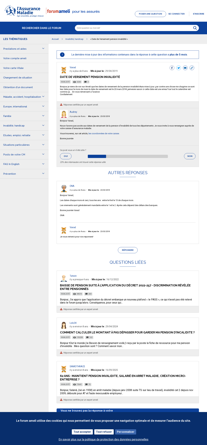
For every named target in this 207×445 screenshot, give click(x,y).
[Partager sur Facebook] (172, 68)
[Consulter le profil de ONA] (64, 191)
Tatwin (73, 276)
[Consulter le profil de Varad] (64, 72)
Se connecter (176, 14)
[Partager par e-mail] (185, 68)
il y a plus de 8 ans (77, 116)
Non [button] (191, 157)
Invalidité (65, 82)
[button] (103, 17)
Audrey (73, 112)
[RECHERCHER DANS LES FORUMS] (195, 28)
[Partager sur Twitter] (178, 68)
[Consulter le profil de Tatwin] (64, 280)
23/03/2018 (99, 116)
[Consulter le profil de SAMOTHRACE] (64, 371)
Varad (73, 67)
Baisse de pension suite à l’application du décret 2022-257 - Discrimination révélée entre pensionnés (125, 287)
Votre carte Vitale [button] (13, 68)
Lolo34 (73, 323)
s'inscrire (198, 14)
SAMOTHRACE (77, 366)
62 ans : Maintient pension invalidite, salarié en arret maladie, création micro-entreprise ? (123, 377)
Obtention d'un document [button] (18, 87)
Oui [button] (67, 156)
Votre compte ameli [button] (14, 58)
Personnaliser (125, 431)
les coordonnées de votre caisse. (104, 133)
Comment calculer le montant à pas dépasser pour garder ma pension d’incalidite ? (127, 332)
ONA (72, 186)
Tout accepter (82, 431)
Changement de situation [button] (17, 77)
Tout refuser (104, 431)
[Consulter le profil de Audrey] (64, 116)
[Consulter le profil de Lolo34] (64, 327)
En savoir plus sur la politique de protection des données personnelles (103, 439)
